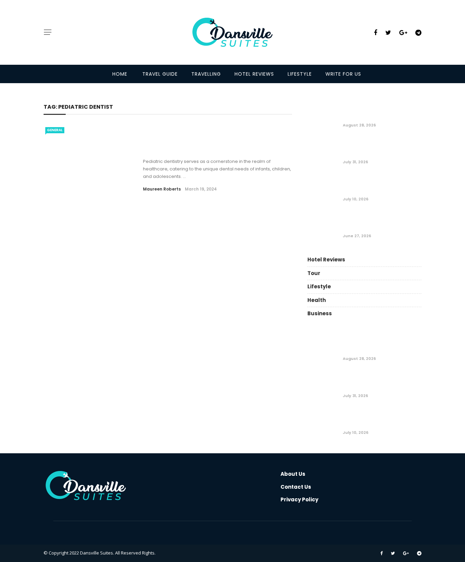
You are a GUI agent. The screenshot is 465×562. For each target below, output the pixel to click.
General (55, 130)
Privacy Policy (299, 499)
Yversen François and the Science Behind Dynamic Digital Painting (377, 110)
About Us (292, 473)
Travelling (206, 74)
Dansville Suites (96, 553)
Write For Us (343, 74)
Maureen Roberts (162, 189)
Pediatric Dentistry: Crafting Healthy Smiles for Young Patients (207, 145)
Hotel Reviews (254, 74)
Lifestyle (300, 74)
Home (119, 74)
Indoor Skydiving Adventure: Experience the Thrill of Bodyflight (381, 184)
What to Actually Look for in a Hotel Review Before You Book (380, 147)
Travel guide (160, 74)
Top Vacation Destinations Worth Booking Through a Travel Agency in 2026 (379, 221)
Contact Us (295, 486)
